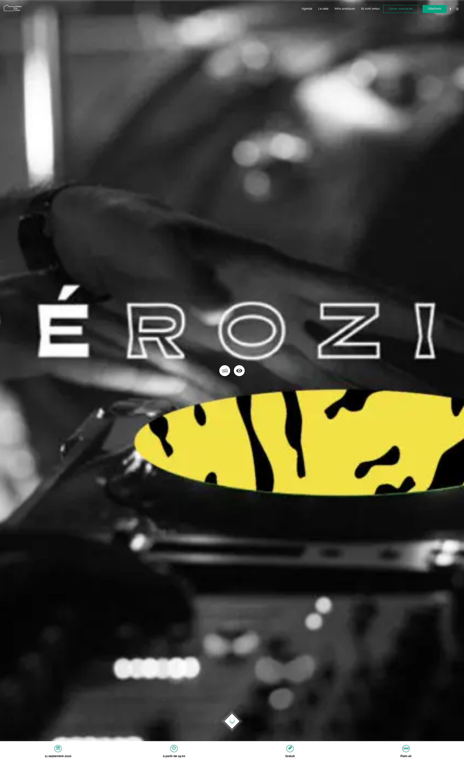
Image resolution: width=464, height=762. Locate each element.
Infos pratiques (345, 8)
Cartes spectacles (401, 8)
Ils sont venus (370, 8)
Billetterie (434, 8)
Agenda (307, 8)
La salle (323, 8)
